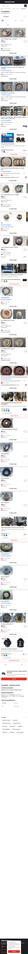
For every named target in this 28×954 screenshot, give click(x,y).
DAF (2, 223)
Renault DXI (12, 732)
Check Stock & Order (14, 660)
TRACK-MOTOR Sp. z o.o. (6, 653)
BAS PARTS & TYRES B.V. (5, 50)
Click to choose (14, 415)
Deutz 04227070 (5, 554)
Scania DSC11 (12, 726)
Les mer (9, 948)
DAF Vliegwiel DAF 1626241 (8, 348)
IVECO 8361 (20, 726)
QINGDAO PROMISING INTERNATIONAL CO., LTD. (10, 177)
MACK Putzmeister (16, 729)
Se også (3, 717)
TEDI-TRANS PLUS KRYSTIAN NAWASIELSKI (10, 279)
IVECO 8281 (4, 726)
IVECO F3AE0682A (6, 729)
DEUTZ (7, 690)
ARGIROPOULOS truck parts (7, 150)
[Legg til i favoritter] (25, 53)
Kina (14, 696)
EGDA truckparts (4, 230)
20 (21, 20)
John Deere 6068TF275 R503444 (9, 429)
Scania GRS (15, 720)
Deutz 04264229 (5, 453)
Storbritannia (4, 696)
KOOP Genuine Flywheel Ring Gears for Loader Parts (12, 168)
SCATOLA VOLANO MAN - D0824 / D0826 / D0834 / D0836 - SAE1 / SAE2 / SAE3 (13, 118)
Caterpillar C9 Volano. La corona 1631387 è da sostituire (12, 68)
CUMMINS (3, 690)
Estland (22, 696)
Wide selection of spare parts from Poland (11, 274)
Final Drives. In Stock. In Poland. (9, 649)
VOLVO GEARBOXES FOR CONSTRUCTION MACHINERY (11, 403)
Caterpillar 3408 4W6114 (7, 624)
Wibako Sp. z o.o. (4, 303)
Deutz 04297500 (5, 297)
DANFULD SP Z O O (5, 533)
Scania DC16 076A (16, 723)
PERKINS (16, 690)
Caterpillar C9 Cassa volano (8, 93)
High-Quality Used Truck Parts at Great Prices (12, 527)
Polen (2, 694)
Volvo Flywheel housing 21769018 (9, 247)
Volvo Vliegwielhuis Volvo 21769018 (10, 194)
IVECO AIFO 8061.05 (6, 723)
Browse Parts (14, 540)
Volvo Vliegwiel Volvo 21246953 (9, 39)
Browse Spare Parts (14, 284)
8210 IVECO (4, 732)
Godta (14, 951)
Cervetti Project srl (4, 76)
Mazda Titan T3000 (6, 720)
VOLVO (20, 690)
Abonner (14, 679)
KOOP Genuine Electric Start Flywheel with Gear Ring (14, 377)
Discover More (14, 154)
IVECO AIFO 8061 (20, 732)
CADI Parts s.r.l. (4, 126)
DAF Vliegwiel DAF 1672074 (8, 320)
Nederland (12, 694)
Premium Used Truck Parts (8, 144)
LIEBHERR (12, 690)
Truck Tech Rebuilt (5, 409)
